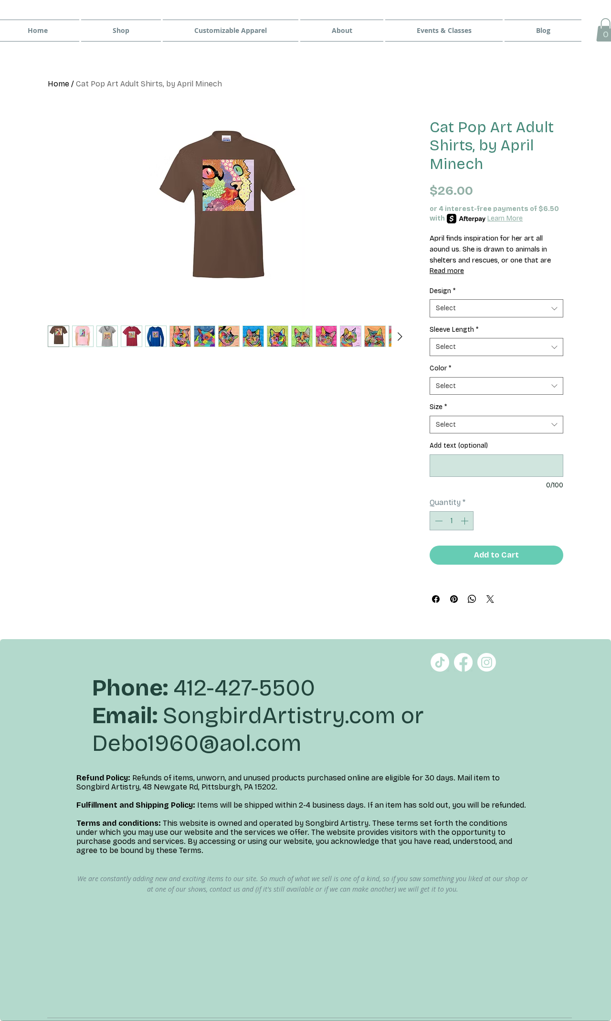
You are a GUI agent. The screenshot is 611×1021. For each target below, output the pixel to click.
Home (58, 83)
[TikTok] (440, 662)
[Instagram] (486, 662)
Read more (447, 271)
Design (442, 291)
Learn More (505, 218)
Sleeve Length (454, 330)
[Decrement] (437, 521)
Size (438, 407)
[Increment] (465, 521)
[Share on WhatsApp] (472, 599)
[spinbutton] (451, 521)
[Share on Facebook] (436, 599)
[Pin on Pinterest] (454, 599)
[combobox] (496, 308)
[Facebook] (463, 662)
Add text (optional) (459, 446)
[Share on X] (490, 599)
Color (440, 368)
